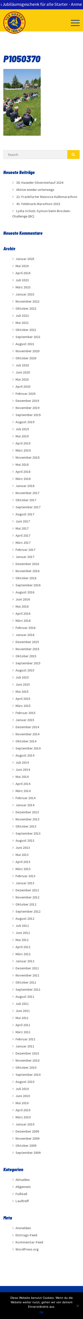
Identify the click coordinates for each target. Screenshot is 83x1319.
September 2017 (28, 507)
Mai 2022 (22, 322)
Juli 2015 (22, 677)
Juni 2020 (22, 372)
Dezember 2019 (27, 400)
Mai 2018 (22, 464)
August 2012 (24, 918)
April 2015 (22, 698)
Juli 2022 (22, 315)
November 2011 (27, 975)
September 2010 (28, 1074)
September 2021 (28, 337)
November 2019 (27, 407)
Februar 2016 (25, 627)
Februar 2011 (25, 1039)
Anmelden (23, 1228)
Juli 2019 (22, 429)
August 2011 (24, 996)
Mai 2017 (22, 528)
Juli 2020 (22, 365)
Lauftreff (22, 1201)
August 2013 (24, 840)
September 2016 (28, 585)
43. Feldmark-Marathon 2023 (38, 204)
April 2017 (22, 535)
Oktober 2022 (25, 308)
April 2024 (22, 273)
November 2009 (27, 1138)
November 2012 (27, 897)
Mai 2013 (22, 854)
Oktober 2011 (25, 982)
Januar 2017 (24, 556)
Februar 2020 (25, 393)
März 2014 (23, 791)
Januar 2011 (24, 1046)
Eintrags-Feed (26, 1235)
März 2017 (23, 542)
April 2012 (22, 947)
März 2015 (23, 705)
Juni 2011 (22, 1010)
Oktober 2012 (25, 904)
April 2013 (22, 861)
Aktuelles (22, 1179)
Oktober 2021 (25, 329)
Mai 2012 (22, 939)
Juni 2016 (22, 599)
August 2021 (24, 344)
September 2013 (28, 833)
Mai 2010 (22, 1103)
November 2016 (27, 571)
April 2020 (22, 386)
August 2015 (24, 670)
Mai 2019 (22, 436)
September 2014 (28, 748)
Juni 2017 (22, 521)
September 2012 (28, 911)
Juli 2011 (22, 1003)
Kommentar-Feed (29, 1242)
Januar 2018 (24, 485)
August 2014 (24, 755)
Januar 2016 (24, 634)
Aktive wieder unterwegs (35, 189)
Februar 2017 (25, 549)
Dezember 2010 (27, 1053)
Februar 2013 (25, 876)
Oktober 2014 (25, 741)
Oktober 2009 (25, 1145)
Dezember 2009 (27, 1131)
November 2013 (27, 819)
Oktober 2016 (25, 578)
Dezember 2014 (27, 727)
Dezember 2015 (27, 642)
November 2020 (27, 351)
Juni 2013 (22, 847)
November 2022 (27, 301)
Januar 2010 (24, 1124)
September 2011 (28, 989)
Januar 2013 (24, 883)
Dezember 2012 (27, 890)
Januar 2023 (24, 294)
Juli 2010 (22, 1088)
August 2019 (24, 422)
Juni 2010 (22, 1096)
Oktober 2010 (25, 1067)
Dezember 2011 (27, 968)
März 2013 (23, 869)
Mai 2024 (22, 266)
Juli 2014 (22, 762)
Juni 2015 (22, 684)
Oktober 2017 (25, 500)
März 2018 (23, 478)
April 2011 (22, 1025)
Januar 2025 (24, 258)
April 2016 (22, 613)
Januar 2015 (24, 720)
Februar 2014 (25, 798)
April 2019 (22, 443)
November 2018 (27, 457)
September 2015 (28, 663)
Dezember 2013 (27, 812)
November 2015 (27, 649)
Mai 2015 (22, 691)
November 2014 (27, 734)
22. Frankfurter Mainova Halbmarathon (46, 196)
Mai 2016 (22, 606)
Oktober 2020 (25, 358)
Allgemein (23, 1186)
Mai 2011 (22, 1018)
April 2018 (22, 471)
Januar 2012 (24, 961)
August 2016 (24, 592)
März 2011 (23, 1032)
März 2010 (23, 1117)
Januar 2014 (24, 805)
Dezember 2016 (27, 564)
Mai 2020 (22, 379)
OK (41, 1312)
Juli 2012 (22, 925)
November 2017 (27, 493)
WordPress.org (27, 1249)
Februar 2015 (25, 712)
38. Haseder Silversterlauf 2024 (39, 182)
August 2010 (24, 1081)
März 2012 (23, 954)
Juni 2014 (22, 769)
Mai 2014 (22, 776)
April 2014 (22, 783)
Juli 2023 (22, 280)
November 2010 (27, 1060)
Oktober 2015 (25, 656)
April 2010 (22, 1110)
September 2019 (28, 415)
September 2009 (28, 1152)
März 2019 (23, 450)
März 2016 (23, 620)
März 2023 (23, 287)
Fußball (21, 1194)
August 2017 (24, 514)
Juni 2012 (22, 932)
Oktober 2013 (25, 826)
